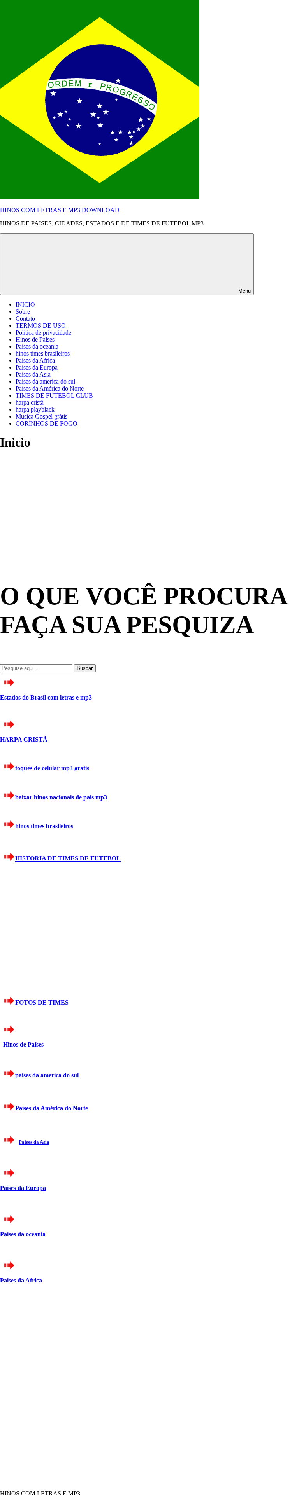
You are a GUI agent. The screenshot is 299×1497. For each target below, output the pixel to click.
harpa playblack (35, 409)
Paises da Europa (37, 367)
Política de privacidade (43, 332)
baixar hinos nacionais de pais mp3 (61, 797)
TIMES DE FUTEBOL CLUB (54, 395)
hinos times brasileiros (43, 353)
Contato (25, 318)
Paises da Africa (35, 360)
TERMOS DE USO (41, 325)
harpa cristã (30, 402)
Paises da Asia (33, 374)
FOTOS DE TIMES (42, 1002)
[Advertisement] (58, 506)
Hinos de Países (35, 339)
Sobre (23, 311)
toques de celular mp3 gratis (52, 768)
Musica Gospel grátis (41, 416)
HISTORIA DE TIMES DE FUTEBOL (68, 858)
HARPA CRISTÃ (23, 739)
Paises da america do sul (45, 381)
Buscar (85, 668)
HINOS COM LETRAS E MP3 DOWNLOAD (60, 210)
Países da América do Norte (50, 388)
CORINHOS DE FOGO (46, 423)
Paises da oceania (37, 346)
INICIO (25, 304)
